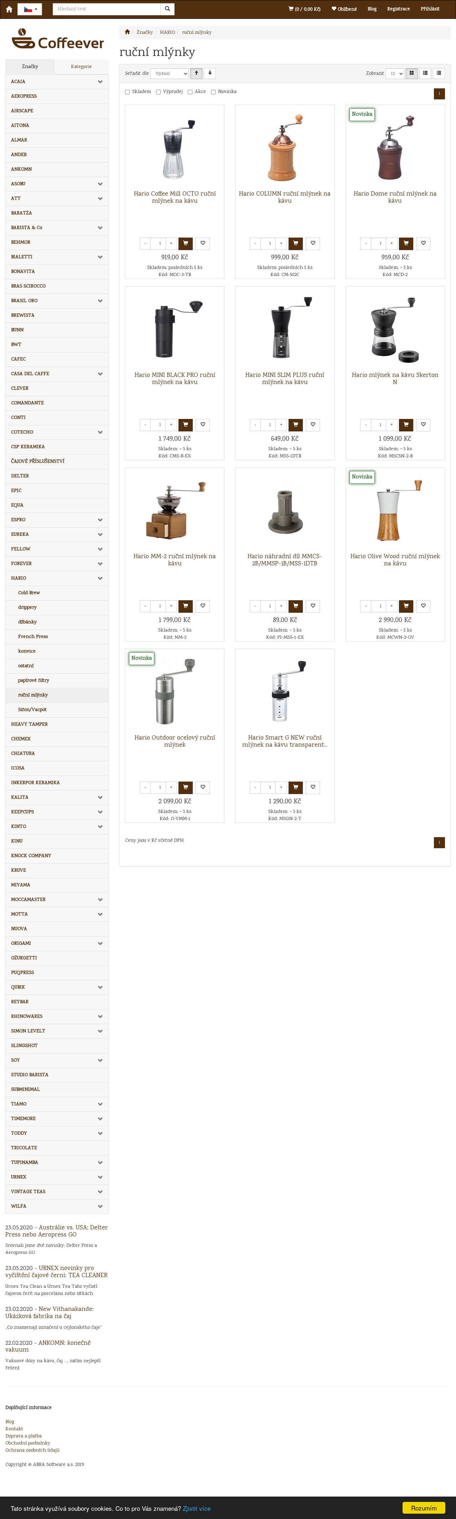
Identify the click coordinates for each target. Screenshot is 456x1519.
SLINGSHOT (24, 1045)
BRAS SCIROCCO (28, 286)
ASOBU (18, 184)
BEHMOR (20, 242)
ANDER (19, 155)
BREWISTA (23, 315)
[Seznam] (425, 73)
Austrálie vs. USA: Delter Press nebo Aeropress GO (56, 1231)
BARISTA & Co (26, 228)
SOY (15, 1060)
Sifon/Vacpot (32, 710)
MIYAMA (20, 885)
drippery (27, 607)
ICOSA (18, 768)
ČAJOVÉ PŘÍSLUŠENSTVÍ (37, 461)
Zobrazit (375, 73)
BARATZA (21, 213)
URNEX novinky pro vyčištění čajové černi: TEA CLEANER (56, 1272)
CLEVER (19, 388)
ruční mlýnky (33, 695)
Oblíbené (346, 9)
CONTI (18, 417)
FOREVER (21, 563)
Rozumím (424, 1507)
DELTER (20, 476)
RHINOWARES (26, 1016)
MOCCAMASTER (28, 899)
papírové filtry (33, 680)
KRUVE (18, 870)
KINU (16, 841)
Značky (30, 67)
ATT (16, 198)
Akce (200, 91)
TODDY (19, 1133)
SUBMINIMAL (25, 1089)
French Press (33, 637)
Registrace (398, 9)
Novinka (227, 91)
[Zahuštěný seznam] (439, 73)
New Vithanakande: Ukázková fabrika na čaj (49, 1313)
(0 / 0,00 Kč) (307, 9)
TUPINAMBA (24, 1162)
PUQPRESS (22, 972)
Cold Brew (29, 593)
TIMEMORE (23, 1119)
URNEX (18, 1177)
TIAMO (18, 1104)
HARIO (18, 578)
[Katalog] (412, 73)
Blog (372, 9)
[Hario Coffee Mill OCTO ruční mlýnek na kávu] (175, 148)
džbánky (27, 622)
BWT (16, 344)
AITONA (20, 125)
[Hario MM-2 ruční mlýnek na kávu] (175, 510)
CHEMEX (21, 739)
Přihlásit (430, 9)
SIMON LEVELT (28, 1031)
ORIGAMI (21, 943)
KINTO (18, 826)
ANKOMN (21, 169)
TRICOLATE (24, 1148)
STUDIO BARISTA (29, 1075)
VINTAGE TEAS (28, 1192)
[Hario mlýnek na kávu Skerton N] (395, 329)
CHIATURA (23, 753)
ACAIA (18, 81)
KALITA (19, 797)
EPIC (16, 490)
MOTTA (19, 914)
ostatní (25, 666)
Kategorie (81, 67)
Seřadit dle (137, 73)
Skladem (141, 91)
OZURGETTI (24, 958)
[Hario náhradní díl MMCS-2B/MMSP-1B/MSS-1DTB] (285, 510)
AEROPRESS (24, 96)
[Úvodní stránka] (127, 32)
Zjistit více (197, 1508)
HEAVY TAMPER (29, 724)
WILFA (18, 1206)
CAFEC (18, 359)
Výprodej (173, 91)
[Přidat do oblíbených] (203, 244)
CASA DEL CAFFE (30, 374)
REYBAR (19, 1002)
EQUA (17, 505)
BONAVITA (23, 271)
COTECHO (22, 432)
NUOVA (19, 929)
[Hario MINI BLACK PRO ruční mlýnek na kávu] (175, 329)
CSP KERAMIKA (28, 447)
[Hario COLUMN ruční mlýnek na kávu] (285, 148)
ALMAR (19, 140)
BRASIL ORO (24, 301)
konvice (27, 651)
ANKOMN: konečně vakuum (47, 1347)
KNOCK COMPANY (31, 856)
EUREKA (20, 534)
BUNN (17, 330)
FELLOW (20, 549)
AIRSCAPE (22, 111)
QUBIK (18, 987)
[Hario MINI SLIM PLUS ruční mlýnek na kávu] (285, 329)
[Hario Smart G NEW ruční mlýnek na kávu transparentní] (285, 692)
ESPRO (18, 520)
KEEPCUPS (22, 812)
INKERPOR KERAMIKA (35, 783)
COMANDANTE (27, 403)
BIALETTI (21, 257)
